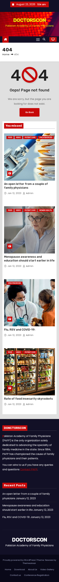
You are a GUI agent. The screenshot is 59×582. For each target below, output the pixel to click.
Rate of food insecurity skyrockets (28, 398)
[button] (44, 39)
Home (5, 54)
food (10, 137)
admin (29, 193)
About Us (32, 569)
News (18, 137)
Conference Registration (36, 575)
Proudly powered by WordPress (19, 560)
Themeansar (29, 563)
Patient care (30, 137)
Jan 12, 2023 (15, 193)
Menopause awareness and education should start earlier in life (29, 258)
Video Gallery (47, 569)
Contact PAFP (28, 469)
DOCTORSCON (29, 20)
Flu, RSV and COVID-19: (19, 329)
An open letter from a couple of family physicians (26, 185)
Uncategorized (45, 137)
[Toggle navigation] (38, 39)
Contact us (15, 575)
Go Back (29, 112)
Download (19, 569)
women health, (45, 210)
